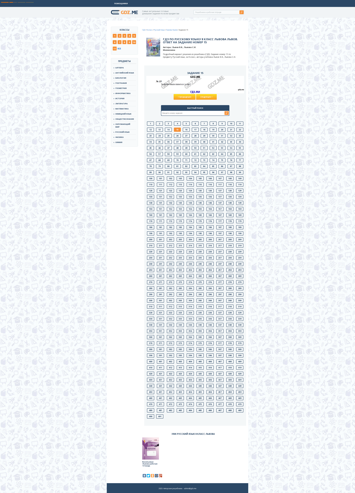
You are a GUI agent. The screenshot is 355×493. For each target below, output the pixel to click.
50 (195, 148)
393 (180, 355)
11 (114, 48)
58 (168, 154)
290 (150, 294)
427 (220, 373)
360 (150, 337)
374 (190, 343)
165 (200, 215)
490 (150, 416)
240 (150, 264)
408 (230, 361)
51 (204, 148)
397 (220, 355)
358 (230, 331)
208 (230, 239)
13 (159, 129)
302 (170, 300)
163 (180, 215)
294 (190, 294)
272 (170, 282)
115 (200, 184)
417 (220, 367)
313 (180, 306)
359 (239, 331)
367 (220, 337)
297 (220, 294)
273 (180, 282)
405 (200, 361)
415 (200, 367)
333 (180, 318)
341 (160, 325)
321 (160, 312)
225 (200, 251)
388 (230, 349)
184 (190, 227)
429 (239, 373)
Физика (119, 137)
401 (160, 361)
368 (230, 337)
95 (204, 172)
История (119, 98)
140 (150, 202)
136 (210, 196)
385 (200, 349)
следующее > (206, 97)
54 (231, 148)
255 (200, 270)
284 (190, 288)
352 (170, 331)
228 (230, 251)
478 (230, 404)
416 (210, 367)
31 (222, 135)
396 (210, 355)
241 (160, 264)
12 (150, 129)
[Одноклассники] (152, 475)
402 (170, 361)
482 (170, 410)
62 (204, 154)
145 (200, 202)
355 (200, 331)
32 (231, 135)
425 (200, 373)
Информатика (122, 93)
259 (239, 270)
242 (170, 264)
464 (190, 398)
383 (180, 349)
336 (210, 318)
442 (170, 386)
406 (210, 361)
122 (170, 190)
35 (159, 141)
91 (168, 172)
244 (190, 264)
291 (160, 294)
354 (190, 331)
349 (239, 325)
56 (150, 154)
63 (213, 154)
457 (220, 392)
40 (204, 141)
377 (220, 343)
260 (150, 276)
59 (177, 154)
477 (220, 404)
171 (160, 221)
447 (220, 386)
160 (150, 215)
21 (231, 129)
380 (150, 349)
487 (220, 410)
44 (240, 141)
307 (220, 300)
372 (170, 343)
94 (195, 172)
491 (159, 416)
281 (160, 288)
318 (230, 306)
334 (190, 318)
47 (168, 148)
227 (220, 251)
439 (239, 379)
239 (239, 257)
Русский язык (122, 132)
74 (213, 160)
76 (231, 160)
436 (210, 379)
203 (180, 239)
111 (160, 184)
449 (239, 386)
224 (190, 251)
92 (177, 172)
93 (186, 172)
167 (220, 215)
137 (220, 196)
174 (190, 221)
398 (230, 355)
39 (195, 141)
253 (180, 270)
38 (186, 141)
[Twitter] (148, 475)
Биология (120, 78)
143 (180, 202)
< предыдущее (184, 97)
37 (177, 141)
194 (190, 233)
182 (170, 227)
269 (239, 276)
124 (190, 190)
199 (239, 233)
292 (170, 294)
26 (177, 135)
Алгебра (119, 67)
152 (170, 209)
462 (170, 398)
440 (150, 386)
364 (190, 337)
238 (230, 257)
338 (230, 318)
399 (239, 355)
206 (210, 239)
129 (239, 190)
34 (150, 141)
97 (222, 172)
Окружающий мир (122, 125)
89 (150, 172)
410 (150, 367)
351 (160, 331)
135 (200, 196)
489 (239, 410)
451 (160, 392)
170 (150, 221)
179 (239, 221)
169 (239, 215)
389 (239, 349)
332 (170, 318)
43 (231, 141)
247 (220, 264)
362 (170, 337)
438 (230, 379)
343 (180, 325)
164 (190, 215)
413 (180, 367)
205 (200, 239)
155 (200, 209)
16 (186, 129)
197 (220, 233)
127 (220, 190)
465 (200, 398)
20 (222, 129)
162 (170, 215)
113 (180, 184)
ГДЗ (143, 30)
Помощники (121, 3)
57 (159, 154)
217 (220, 245)
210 (150, 245)
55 (240, 148)
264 (190, 276)
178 (230, 221)
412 (170, 367)
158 (230, 209)
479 (239, 404)
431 (160, 379)
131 (160, 196)
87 (231, 166)
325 (200, 312)
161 (160, 215)
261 (160, 276)
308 (230, 300)
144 (190, 202)
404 (190, 361)
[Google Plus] (160, 475)
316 (210, 306)
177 (220, 221)
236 (210, 257)
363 (180, 337)
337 (220, 318)
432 (170, 379)
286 (210, 288)
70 (177, 160)
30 (213, 135)
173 (180, 221)
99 (240, 172)
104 (190, 178)
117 (220, 184)
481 (160, 410)
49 (186, 148)
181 (160, 227)
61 (195, 154)
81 (177, 166)
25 (168, 135)
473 (180, 404)
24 (159, 135)
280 (150, 288)
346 (210, 325)
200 (150, 239)
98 (231, 172)
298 (230, 294)
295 (200, 294)
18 (204, 129)
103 (180, 178)
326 (210, 312)
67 (150, 160)
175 (200, 221)
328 (230, 312)
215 (200, 245)
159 (239, 209)
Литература (121, 103)
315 (200, 306)
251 (160, 270)
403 (180, 361)
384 (190, 349)
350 (150, 331)
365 (200, 337)
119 (239, 184)
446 (210, 386)
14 (168, 129)
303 (180, 300)
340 (150, 325)
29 (204, 135)
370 (150, 343)
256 (210, 270)
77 (240, 160)
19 (213, 129)
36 (168, 141)
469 (239, 398)
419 (239, 367)
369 (239, 337)
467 (220, 398)
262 (170, 276)
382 (170, 349)
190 (150, 233)
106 (210, 178)
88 (240, 166)
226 (210, 251)
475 (200, 404)
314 (190, 306)
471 (160, 404)
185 (200, 227)
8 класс (150, 30)
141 (160, 202)
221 (160, 251)
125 (200, 190)
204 (190, 239)
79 (159, 166)
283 (180, 288)
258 (230, 270)
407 (220, 361)
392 (170, 355)
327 (220, 312)
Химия (118, 142)
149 (239, 202)
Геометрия (121, 88)
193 (180, 233)
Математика (122, 108)
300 (150, 300)
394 (190, 355)
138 (230, 196)
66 (240, 154)
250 (150, 270)
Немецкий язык (123, 114)
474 (190, 404)
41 (213, 141)
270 (150, 282)
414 (190, 367)
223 (180, 251)
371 (160, 343)
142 (170, 202)
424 (190, 373)
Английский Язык (124, 73)
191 (160, 233)
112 (170, 184)
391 (160, 355)
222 (170, 251)
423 (180, 373)
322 (170, 312)
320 (150, 312)
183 (180, 227)
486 (210, 410)
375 (200, 343)
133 (180, 196)
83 (195, 166)
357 (220, 331)
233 (180, 257)
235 (200, 257)
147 (220, 202)
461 (160, 398)
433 (180, 379)
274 (190, 282)
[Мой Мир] (156, 475)
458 (230, 392)
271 (160, 282)
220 (150, 251)
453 (180, 392)
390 (150, 355)
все (119, 48)
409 (239, 361)
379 (239, 343)
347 (220, 325)
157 (220, 209)
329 (239, 312)
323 (180, 312)
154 (190, 209)
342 (170, 325)
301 (160, 300)
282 (170, 288)
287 (220, 288)
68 (159, 160)
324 (190, 312)
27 (186, 135)
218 (230, 245)
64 (222, 154)
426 (210, 373)
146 (210, 202)
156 (210, 209)
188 (230, 227)
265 (200, 276)
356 (210, 331)
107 (220, 178)
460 (150, 398)
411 (160, 367)
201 (160, 239)
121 (160, 190)
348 (230, 325)
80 (168, 166)
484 (190, 410)
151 (160, 209)
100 (150, 178)
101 (160, 178)
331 (160, 318)
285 (200, 288)
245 (200, 264)
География (121, 83)
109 (239, 178)
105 (200, 178)
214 (190, 245)
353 (180, 331)
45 (150, 148)
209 (239, 239)
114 (190, 184)
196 (210, 233)
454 (190, 392)
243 (180, 264)
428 (230, 373)
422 (170, 373)
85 (213, 166)
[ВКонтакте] (144, 475)
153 (180, 209)
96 (213, 172)
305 (200, 300)
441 (160, 386)
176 (210, 221)
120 (150, 190)
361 (160, 337)
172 (170, 221)
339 (239, 318)
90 (159, 172)
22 (240, 129)
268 (230, 276)
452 (170, 392)
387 (220, 349)
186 (210, 227)
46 (159, 148)
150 (150, 209)
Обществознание (124, 119)
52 (213, 148)
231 (160, 257)
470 (150, 404)
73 (204, 160)
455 (200, 392)
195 (200, 233)
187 (220, 227)
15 (177, 129)
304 (190, 300)
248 (230, 264)
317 (220, 306)
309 (239, 300)
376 (210, 343)
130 (150, 196)
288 (230, 288)
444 (190, 386)
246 (210, 264)
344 (190, 325)
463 (180, 398)
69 (168, 160)
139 (239, 196)
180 (150, 227)
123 (180, 190)
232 (170, 257)
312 (170, 306)
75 (222, 160)
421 (160, 373)
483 (180, 410)
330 (150, 318)
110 (150, 184)
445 (200, 386)
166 (210, 215)
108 (230, 178)
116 (210, 184)
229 (239, 251)
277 (220, 282)
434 (190, 379)
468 (230, 398)
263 (180, 276)
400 (150, 361)
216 (210, 245)
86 (222, 166)
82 (186, 166)
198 (230, 233)
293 (180, 294)
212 (170, 245)
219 (239, 245)
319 (239, 306)
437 (220, 379)
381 (160, 349)
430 (150, 379)
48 (177, 148)
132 (170, 196)
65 (231, 154)
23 (150, 135)
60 (186, 154)
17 (195, 129)
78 (150, 166)
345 (200, 325)
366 (210, 337)
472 (170, 404)
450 (150, 392)
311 (160, 306)
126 (210, 190)
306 (210, 300)
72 (195, 160)
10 (134, 42)
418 (230, 367)
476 (210, 404)
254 (190, 270)
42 (222, 141)
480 (150, 410)
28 (195, 135)
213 (180, 245)
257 (220, 270)
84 (204, 166)
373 (180, 343)
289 (239, 288)
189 (239, 227)
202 (170, 239)
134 (190, 196)
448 (230, 386)
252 (170, 270)
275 (200, 282)
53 (222, 148)
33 (240, 135)
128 (230, 190)
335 (200, 318)
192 (170, 233)
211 (160, 245)
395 (200, 355)
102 (170, 178)
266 (210, 276)
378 (230, 343)
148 (230, 202)
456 (210, 392)
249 (239, 264)
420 (150, 373)
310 (150, 306)
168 (230, 215)
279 (239, 282)
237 (220, 257)
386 (210, 349)
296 (210, 294)
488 (230, 410)
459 (239, 392)
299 (239, 294)
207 (220, 239)
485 (200, 410)
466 (210, 398)
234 (190, 257)
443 (180, 386)
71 (186, 160)
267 (220, 276)
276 (210, 282)
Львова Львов (171, 30)
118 (230, 184)
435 (200, 379)
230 (150, 257)
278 (230, 282)
